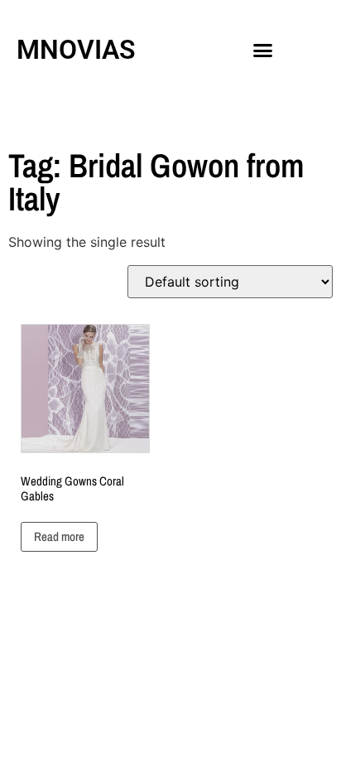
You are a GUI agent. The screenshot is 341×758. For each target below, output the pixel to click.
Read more (59, 536)
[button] (263, 49)
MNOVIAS (76, 49)
